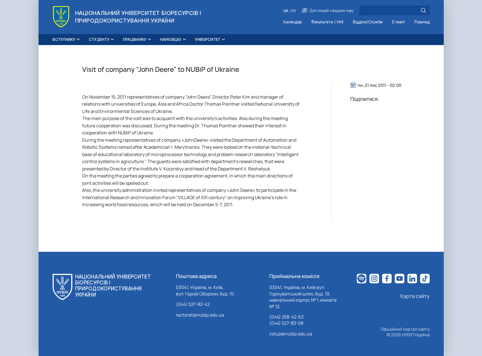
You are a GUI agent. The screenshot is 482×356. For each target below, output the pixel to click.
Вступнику (64, 39)
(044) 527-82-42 (193, 304)
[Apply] (423, 10)
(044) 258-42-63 (286, 317)
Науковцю (170, 39)
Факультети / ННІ (327, 22)
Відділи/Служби (368, 22)
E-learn (398, 22)
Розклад (422, 22)
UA (285, 11)
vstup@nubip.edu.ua (290, 334)
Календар (292, 22)
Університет (208, 39)
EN (293, 11)
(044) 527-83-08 (286, 323)
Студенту (99, 39)
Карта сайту (415, 296)
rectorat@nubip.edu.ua (200, 315)
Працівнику (135, 39)
